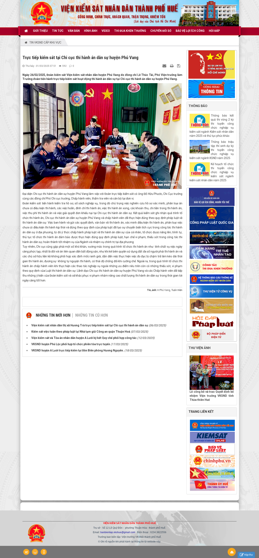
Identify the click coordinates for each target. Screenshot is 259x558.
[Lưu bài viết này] (179, 65)
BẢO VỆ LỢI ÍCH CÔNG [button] (190, 30)
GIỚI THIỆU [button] (40, 30)
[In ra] (172, 65)
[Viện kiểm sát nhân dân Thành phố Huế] (42, 13)
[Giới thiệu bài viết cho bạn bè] (164, 65)
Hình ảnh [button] (90, 30)
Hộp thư (248, 554)
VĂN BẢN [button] (74, 30)
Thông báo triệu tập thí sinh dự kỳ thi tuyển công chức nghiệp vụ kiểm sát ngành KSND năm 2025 (212, 150)
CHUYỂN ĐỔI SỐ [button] (160, 30)
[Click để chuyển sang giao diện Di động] (44, 552)
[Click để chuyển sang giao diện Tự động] (26, 552)
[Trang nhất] (26, 30)
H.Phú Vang (163, 290)
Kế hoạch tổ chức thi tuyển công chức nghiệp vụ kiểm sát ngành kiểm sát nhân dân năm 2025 (212, 172)
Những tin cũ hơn (91, 315)
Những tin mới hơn (53, 315)
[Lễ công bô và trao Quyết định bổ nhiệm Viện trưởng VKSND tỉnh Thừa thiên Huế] (212, 372)
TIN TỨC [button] (58, 30)
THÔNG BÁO (198, 106)
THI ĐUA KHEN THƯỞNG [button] (130, 30)
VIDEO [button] (106, 30)
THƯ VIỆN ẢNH (199, 348)
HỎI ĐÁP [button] (214, 30)
